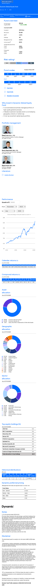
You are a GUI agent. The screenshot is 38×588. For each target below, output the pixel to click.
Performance (6, 15)
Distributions (22, 15)
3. (2, 521)
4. (2, 532)
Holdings (17, 15)
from (3, 206)
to (2, 211)
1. (2, 514)
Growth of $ (5, 202)
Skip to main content (7, 1)
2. (2, 516)
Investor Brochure (9, 175)
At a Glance (2, 16)
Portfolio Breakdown (12, 16)
